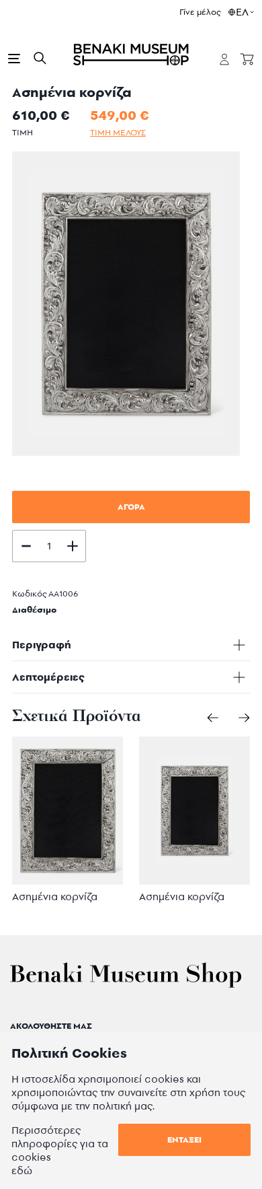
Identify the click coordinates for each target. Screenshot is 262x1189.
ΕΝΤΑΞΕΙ (184, 1139)
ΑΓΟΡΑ (131, 506)
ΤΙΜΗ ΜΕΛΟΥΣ (118, 132)
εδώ (21, 1170)
